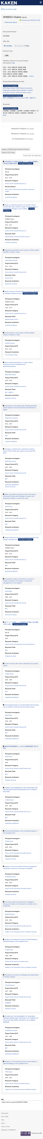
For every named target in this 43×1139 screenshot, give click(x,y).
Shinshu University (10, 486)
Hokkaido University (10, 398)
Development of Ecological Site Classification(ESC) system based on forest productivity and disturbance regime (20, 407)
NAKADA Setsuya (10, 343)
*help (38, 20)
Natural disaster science (23, 92)
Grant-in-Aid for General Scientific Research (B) (18, 768)
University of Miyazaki (11, 197)
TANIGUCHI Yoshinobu (11, 418)
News (3, 1123)
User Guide (4, 1116)
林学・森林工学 (31, 98)
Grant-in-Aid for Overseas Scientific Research (17, 1083)
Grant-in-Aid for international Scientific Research (18, 853)
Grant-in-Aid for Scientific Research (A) (15, 386)
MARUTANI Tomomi (10, 374)
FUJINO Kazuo (9, 841)
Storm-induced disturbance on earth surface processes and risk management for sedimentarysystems (18, 364)
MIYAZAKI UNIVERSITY (11, 571)
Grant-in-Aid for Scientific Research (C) (15, 183)
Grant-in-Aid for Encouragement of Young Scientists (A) (20, 644)
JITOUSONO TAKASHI (11, 260)
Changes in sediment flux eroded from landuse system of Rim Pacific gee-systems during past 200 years (19, 451)
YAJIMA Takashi (9, 674)
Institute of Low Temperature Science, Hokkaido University (21, 932)
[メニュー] (40, 2)
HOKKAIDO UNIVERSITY (12, 484)
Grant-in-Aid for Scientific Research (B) (15, 272)
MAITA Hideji (8, 591)
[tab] (22, 128)
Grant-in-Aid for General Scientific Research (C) (18, 811)
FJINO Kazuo (8, 1072)
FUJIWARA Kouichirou (11, 1030)
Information (4, 1113)
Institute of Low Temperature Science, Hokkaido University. (21, 967)
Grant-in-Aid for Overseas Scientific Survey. (16, 961)
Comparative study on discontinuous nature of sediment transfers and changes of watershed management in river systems (18, 581)
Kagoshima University (11, 284)
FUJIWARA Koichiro (10, 877)
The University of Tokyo (11, 355)
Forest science (19, 98)
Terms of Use (5, 1126)
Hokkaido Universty (10, 1008)
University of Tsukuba (11, 614)
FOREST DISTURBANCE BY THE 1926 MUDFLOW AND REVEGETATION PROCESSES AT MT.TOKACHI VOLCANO (20, 789)
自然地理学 (10, 98)
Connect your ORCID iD (29, 20)
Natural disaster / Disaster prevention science (17, 236)
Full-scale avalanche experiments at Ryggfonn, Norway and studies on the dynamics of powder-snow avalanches (20, 904)
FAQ (2, 1120)
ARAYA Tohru (8, 506)
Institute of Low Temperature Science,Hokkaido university (20, 1089)
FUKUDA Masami (10, 985)
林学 (4, 88)
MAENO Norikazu (10, 914)
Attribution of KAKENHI (8, 1130)
